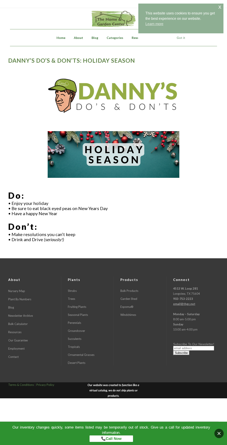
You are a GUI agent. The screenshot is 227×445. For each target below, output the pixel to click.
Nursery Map (16, 291)
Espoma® (126, 307)
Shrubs (72, 291)
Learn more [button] (154, 24)
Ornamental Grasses (81, 355)
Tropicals (74, 347)
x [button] (219, 7)
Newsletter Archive (20, 315)
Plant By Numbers (19, 299)
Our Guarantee (18, 340)
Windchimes (128, 315)
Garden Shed (128, 299)
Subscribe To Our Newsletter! (193, 344)
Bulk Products (129, 291)
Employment (16, 348)
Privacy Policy (45, 385)
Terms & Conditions (21, 385)
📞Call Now (111, 439)
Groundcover (76, 331)
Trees (71, 299)
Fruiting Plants (77, 307)
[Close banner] (219, 433)
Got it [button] (181, 38)
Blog (11, 307)
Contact (13, 357)
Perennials (74, 323)
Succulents (74, 339)
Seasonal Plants (78, 315)
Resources (15, 332)
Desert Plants (76, 363)
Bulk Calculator (18, 324)
